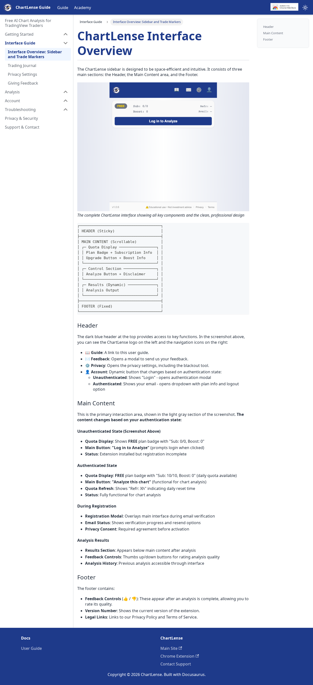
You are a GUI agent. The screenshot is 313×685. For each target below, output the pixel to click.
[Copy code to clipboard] (243, 229)
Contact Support (175, 664)
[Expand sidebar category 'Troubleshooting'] (65, 109)
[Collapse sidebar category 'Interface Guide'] (65, 43)
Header (268, 27)
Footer (268, 39)
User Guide (31, 648)
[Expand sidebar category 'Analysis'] (65, 92)
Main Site (169, 648)
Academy (82, 7)
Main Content (273, 33)
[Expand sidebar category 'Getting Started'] (65, 34)
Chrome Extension (177, 656)
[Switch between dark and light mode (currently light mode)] (305, 7)
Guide (62, 7)
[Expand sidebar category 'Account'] (65, 100)
